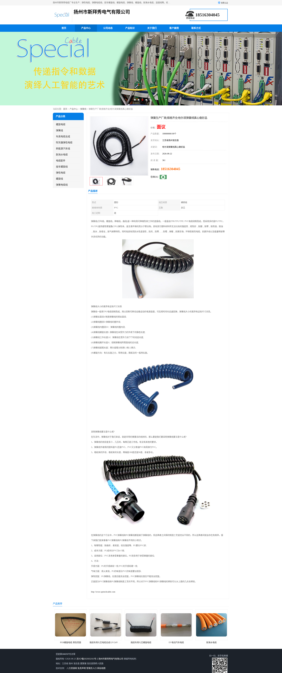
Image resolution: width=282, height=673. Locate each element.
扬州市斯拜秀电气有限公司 (111, 659)
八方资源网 (72, 668)
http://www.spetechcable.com (103, 592)
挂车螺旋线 (62, 166)
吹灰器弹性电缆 (64, 142)
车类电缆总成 (63, 136)
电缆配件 (60, 160)
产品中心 (86, 28)
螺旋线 (59, 178)
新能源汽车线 (63, 148)
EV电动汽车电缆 (141, 642)
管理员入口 (91, 668)
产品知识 (130, 28)
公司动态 (108, 28)
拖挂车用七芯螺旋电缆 (105, 642)
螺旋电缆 (60, 124)
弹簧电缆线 (62, 185)
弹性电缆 (60, 172)
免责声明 (82, 668)
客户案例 (174, 28)
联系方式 (196, 28)
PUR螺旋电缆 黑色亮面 (211, 642)
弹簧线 (83, 109)
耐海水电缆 (62, 154)
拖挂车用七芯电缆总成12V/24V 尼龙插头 (72, 642)
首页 (64, 28)
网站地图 (101, 668)
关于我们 (152, 28)
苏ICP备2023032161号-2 (87, 659)
